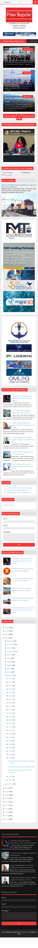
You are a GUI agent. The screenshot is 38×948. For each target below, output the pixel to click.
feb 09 (11, 737)
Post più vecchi (28, 116)
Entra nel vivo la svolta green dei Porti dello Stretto (19, 96)
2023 (7, 638)
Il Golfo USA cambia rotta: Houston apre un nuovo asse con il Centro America (23, 610)
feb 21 (11, 699)
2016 (7, 809)
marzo (9, 672)
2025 (7, 631)
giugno (9, 662)
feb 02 (11, 776)
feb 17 (11, 713)
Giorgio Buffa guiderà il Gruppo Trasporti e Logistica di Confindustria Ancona (22, 439)
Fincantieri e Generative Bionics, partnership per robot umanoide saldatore (21, 398)
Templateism (24, 932)
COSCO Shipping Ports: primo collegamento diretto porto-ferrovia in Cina (22, 466)
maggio (9, 665)
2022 (7, 788)
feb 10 (11, 734)
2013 (7, 819)
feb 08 (11, 741)
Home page (19, 117)
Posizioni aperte (9, 505)
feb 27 (11, 682)
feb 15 (11, 720)
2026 (7, 628)
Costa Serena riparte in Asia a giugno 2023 (18, 76)
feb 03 (11, 758)
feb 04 (11, 754)
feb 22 (11, 696)
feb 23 (11, 692)
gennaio (9, 784)
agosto (9, 655)
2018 (7, 802)
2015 (7, 812)
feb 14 (11, 723)
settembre (10, 651)
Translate (9, 175)
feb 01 (11, 780)
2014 (7, 816)
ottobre (9, 648)
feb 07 (11, 744)
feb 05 (11, 751)
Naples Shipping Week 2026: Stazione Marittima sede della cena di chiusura (22, 425)
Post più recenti (10, 116)
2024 (7, 634)
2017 (7, 805)
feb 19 (11, 706)
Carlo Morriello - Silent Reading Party (18, 492)
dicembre (10, 641)
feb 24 (11, 689)
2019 (7, 798)
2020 (7, 795)
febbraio (10, 675)
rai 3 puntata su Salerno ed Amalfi (17, 490)
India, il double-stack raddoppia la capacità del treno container (19, 186)
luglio (9, 658)
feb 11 (11, 730)
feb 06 (11, 747)
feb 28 (11, 678)
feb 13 (11, 727)
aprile (9, 668)
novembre (10, 644)
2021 (7, 791)
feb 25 (11, 685)
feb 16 (11, 717)
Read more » (28, 49)
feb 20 (11, 703)
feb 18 (11, 710)
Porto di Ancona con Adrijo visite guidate (19, 488)
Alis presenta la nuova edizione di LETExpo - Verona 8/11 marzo (19, 51)
